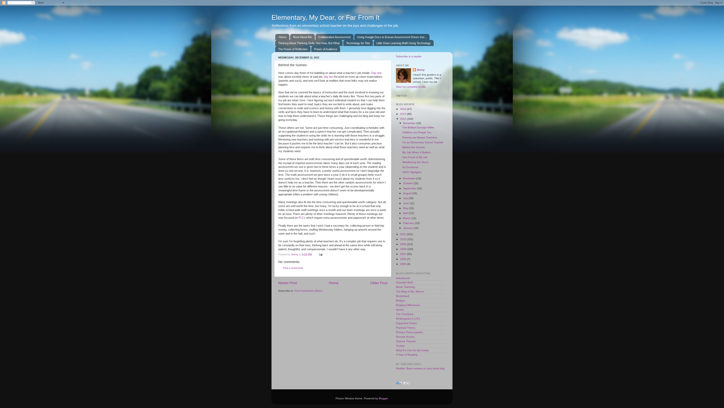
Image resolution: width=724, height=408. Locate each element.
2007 (403, 254)
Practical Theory (405, 327)
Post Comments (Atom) (308, 290)
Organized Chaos (406, 323)
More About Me (302, 37)
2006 (403, 259)
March (407, 218)
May (406, 208)
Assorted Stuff (404, 282)
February (409, 223)
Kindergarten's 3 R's (408, 318)
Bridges (400, 300)
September (410, 188)
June (406, 203)
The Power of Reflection (293, 49)
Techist (400, 345)
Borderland (402, 296)
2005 (403, 264)
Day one (376, 72)
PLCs (301, 217)
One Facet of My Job (414, 157)
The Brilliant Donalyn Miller (418, 127)
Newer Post (287, 283)
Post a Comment (293, 268)
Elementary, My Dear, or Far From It (326, 17)
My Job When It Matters (416, 152)
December (409, 123)
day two (328, 76)
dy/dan (400, 309)
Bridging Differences (408, 305)
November (409, 178)
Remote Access (405, 336)
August (407, 193)
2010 (403, 239)
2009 (403, 244)
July (406, 198)
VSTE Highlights (412, 172)
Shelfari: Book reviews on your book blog (420, 368)
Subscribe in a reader (409, 56)
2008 (403, 249)
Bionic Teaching (405, 287)
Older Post (378, 283)
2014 (403, 109)
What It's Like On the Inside (412, 350)
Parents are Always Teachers (419, 137)
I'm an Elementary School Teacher (422, 142)
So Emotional (410, 167)
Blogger (383, 398)
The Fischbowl (404, 314)
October (408, 183)
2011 (403, 234)
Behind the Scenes (413, 147)
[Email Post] (320, 254)
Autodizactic (403, 278)
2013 (403, 114)
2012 (403, 118)
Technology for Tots (358, 43)
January (408, 228)
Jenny (421, 69)
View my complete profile (411, 86)
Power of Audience (325, 49)
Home (282, 37)
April (406, 213)
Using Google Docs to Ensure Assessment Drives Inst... (391, 37)
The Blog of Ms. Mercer (410, 291)
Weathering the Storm (415, 162)
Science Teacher (406, 341)
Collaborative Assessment (334, 37)
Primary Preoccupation (409, 332)
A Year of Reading (406, 354)
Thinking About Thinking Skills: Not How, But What (309, 43)
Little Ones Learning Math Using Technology (404, 43)
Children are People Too (416, 132)
